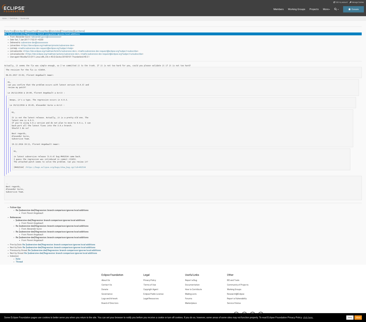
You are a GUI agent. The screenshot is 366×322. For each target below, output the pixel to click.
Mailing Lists (191, 294)
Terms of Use (149, 285)
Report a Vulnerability (237, 298)
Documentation (192, 285)
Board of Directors (110, 303)
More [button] (326, 9)
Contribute (13, 18)
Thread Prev (31, 31)
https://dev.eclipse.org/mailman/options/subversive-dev (52, 54)
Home (4, 18)
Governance (107, 294)
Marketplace (191, 303)
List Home (79, 31)
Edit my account (341, 2)
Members (278, 9)
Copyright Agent (150, 289)
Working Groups (296, 9)
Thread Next (43, 31)
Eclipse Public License (153, 294)
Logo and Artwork (110, 298)
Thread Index (67, 31)
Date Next (19, 31)
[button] (336, 9)
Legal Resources (151, 298)
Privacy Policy (149, 280)
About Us (106, 280)
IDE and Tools (233, 280)
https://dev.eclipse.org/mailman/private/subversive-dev (47, 45)
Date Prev (9, 31)
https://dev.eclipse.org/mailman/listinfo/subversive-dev (50, 51)
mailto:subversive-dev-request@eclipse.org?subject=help (45, 48)
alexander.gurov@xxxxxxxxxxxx (46, 37)
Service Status (234, 303)
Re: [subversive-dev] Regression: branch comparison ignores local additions (52, 210)
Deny (350, 318)
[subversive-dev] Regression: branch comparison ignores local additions (50, 220)
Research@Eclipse (235, 294)
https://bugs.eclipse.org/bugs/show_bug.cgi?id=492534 (56, 167)
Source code (24, 18)
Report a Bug (191, 280)
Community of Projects (237, 285)
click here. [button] (308, 317)
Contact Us (107, 285)
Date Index (55, 31)
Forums (188, 298)
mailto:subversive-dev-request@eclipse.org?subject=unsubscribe (111, 54)
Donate (355, 9)
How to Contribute (193, 289)
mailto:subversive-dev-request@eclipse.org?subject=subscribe (108, 51)
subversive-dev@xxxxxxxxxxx (34, 42)
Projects (314, 9)
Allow (358, 318)
